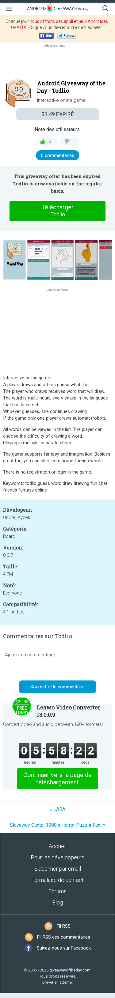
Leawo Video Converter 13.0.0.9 (68, 711)
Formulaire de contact (57, 880)
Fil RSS (64, 926)
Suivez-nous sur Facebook (64, 948)
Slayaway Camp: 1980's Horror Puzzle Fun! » (57, 825)
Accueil (58, 846)
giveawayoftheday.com (69, 970)
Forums (57, 891)
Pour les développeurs (57, 857)
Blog (57, 902)
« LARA (57, 809)
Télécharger (57, 211)
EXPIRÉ (57, 114)
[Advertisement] (57, 63)
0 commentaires (57, 155)
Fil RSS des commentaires (63, 937)
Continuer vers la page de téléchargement (57, 778)
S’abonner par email (57, 868)
